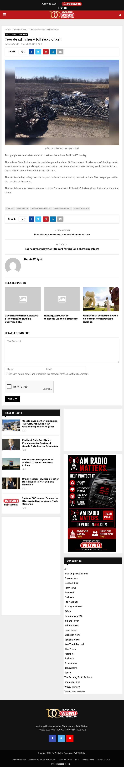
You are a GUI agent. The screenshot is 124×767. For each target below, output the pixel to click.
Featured (69, 592)
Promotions (70, 663)
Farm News (70, 588)
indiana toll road (62, 208)
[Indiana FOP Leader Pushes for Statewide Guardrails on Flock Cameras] (11, 502)
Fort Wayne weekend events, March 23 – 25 (62, 234)
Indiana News (11, 35)
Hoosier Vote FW (73, 616)
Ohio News (70, 649)
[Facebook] (52, 738)
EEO (77, 760)
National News (72, 639)
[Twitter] (61, 738)
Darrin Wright (13, 44)
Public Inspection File (60, 764)
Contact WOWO (19, 760)
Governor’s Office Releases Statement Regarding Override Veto (21, 318)
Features (69, 597)
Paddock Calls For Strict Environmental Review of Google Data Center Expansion (40, 443)
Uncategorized (72, 682)
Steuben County (81, 208)
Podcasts (69, 658)
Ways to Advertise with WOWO (42, 760)
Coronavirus (71, 578)
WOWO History (72, 687)
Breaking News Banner (76, 573)
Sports (68, 672)
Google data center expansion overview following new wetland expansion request (39, 424)
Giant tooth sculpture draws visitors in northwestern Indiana (100, 318)
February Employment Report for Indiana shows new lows (62, 248)
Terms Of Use (103, 760)
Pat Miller (69, 653)
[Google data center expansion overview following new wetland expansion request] (11, 425)
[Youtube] (69, 738)
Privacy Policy (88, 760)
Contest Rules (65, 760)
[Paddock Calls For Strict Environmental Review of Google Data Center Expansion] (11, 444)
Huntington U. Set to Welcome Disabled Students (61, 317)
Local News (22, 35)
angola (9, 208)
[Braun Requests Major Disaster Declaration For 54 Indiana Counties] (11, 483)
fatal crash (22, 208)
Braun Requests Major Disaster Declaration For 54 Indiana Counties (40, 482)
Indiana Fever (71, 621)
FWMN (67, 611)
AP (65, 569)
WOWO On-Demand (74, 691)
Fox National (71, 602)
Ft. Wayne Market (73, 606)
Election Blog (71, 583)
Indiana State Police (41, 208)
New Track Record (74, 644)
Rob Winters (70, 668)
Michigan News (72, 635)
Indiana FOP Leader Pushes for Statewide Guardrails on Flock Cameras (40, 501)
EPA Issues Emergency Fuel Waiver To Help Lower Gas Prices (38, 462)
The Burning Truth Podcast (78, 677)
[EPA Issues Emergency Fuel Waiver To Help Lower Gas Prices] (11, 464)
